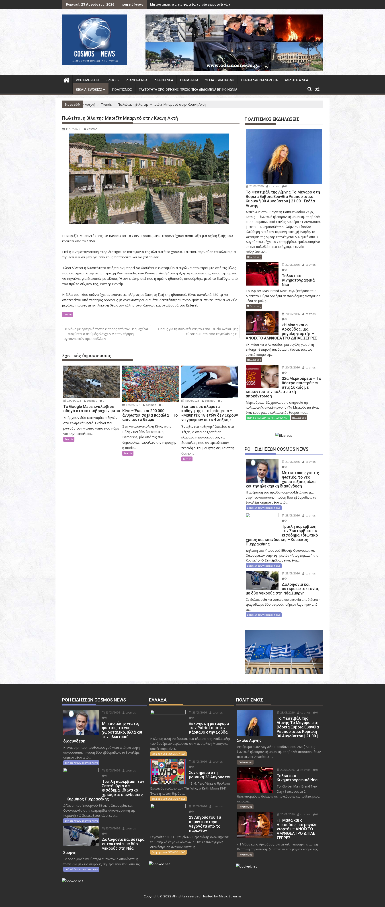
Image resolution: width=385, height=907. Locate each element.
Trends (67, 314)
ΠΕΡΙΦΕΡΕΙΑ (189, 80)
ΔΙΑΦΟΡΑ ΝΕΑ (136, 80)
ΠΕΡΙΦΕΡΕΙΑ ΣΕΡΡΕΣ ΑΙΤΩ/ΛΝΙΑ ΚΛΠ (268, 417)
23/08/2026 (73, 401)
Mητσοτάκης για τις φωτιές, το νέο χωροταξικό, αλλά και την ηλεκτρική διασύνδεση (218, 4)
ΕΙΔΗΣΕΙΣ (112, 80)
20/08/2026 (292, 314)
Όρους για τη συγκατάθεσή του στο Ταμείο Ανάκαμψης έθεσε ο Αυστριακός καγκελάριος (198, 331)
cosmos (92, 129)
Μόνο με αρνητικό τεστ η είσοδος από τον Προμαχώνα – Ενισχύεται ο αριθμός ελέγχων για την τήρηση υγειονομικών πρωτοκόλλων (106, 334)
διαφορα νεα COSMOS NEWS (168, 753)
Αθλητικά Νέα (296, 80)
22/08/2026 (292, 265)
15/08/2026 (191, 401)
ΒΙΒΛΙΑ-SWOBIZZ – (90, 90)
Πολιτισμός (122, 90)
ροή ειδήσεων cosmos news (263, 507)
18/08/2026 (132, 405)
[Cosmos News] (66, 79)
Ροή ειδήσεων (87, 80)
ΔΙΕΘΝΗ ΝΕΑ (163, 80)
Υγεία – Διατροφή (219, 80)
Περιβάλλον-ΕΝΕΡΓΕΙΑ (259, 80)
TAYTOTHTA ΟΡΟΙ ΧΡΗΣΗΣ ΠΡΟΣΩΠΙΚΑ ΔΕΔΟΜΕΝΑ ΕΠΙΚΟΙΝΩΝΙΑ (188, 90)
